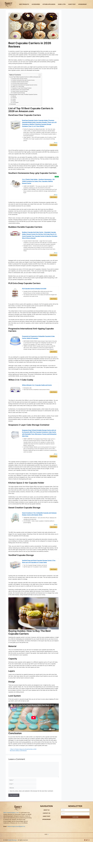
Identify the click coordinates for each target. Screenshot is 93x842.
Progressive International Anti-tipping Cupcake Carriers (25, 84)
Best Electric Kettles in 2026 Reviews (18, 750)
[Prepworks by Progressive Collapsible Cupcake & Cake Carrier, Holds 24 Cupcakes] (15, 340)
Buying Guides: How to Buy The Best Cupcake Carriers (23, 94)
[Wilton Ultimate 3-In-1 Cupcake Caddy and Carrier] (15, 389)
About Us (46, 810)
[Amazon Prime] (55, 142)
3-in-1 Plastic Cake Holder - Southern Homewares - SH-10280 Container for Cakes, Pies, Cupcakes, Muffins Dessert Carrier (38, 181)
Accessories (36, 4)
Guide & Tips (62, 4)
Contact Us (46, 813)
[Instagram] (89, 840)
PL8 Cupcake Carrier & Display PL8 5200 (34, 288)
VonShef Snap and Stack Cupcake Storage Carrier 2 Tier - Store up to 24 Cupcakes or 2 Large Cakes (39, 561)
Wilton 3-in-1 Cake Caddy (18, 86)
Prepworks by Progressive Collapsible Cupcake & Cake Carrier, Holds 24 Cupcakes (38, 337)
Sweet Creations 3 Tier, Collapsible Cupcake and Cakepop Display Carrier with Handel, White (39, 514)
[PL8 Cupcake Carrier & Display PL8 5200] (15, 293)
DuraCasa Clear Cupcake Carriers (19, 78)
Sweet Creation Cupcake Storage (20, 91)
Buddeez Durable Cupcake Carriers (20, 81)
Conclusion (13, 104)
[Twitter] (87, 840)
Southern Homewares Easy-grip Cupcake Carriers (23, 80)
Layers (14, 99)
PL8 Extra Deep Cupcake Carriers (20, 83)
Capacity (15, 97)
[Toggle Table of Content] (39, 75)
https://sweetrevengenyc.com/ (11, 812)
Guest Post (72, 4)
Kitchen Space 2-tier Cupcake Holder (21, 89)
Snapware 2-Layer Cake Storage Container (22, 88)
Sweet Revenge (12, 840)
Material (14, 96)
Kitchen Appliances (49, 4)
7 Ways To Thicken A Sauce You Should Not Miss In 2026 (23, 749)
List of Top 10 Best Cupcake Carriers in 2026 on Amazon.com (25, 77)
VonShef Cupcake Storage (19, 92)
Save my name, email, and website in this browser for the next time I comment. (31, 791)
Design (14, 100)
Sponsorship (82, 4)
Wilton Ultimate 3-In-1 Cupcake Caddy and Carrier (37, 385)
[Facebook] (85, 840)
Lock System (15, 102)
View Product (53, 144)
